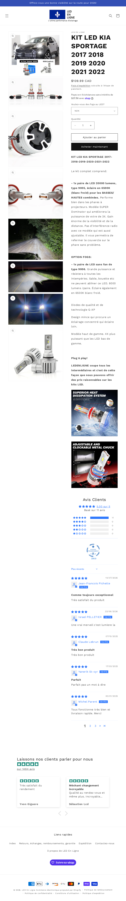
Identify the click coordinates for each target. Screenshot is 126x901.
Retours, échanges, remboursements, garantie (47, 843)
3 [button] (95, 725)
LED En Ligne (28, 890)
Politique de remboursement (98, 890)
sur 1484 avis (26, 769)
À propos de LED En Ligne (63, 850)
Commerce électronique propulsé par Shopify (58, 890)
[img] (79, 578)
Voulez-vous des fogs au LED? (87, 104)
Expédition (85, 843)
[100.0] (93, 550)
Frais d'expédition (80, 85)
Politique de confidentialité (38, 893)
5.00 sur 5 (103, 506)
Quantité (76, 119)
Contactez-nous (104, 843)
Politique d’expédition (94, 893)
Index (12, 843)
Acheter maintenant (94, 146)
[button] (6, 15)
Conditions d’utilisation (67, 893)
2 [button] (90, 725)
